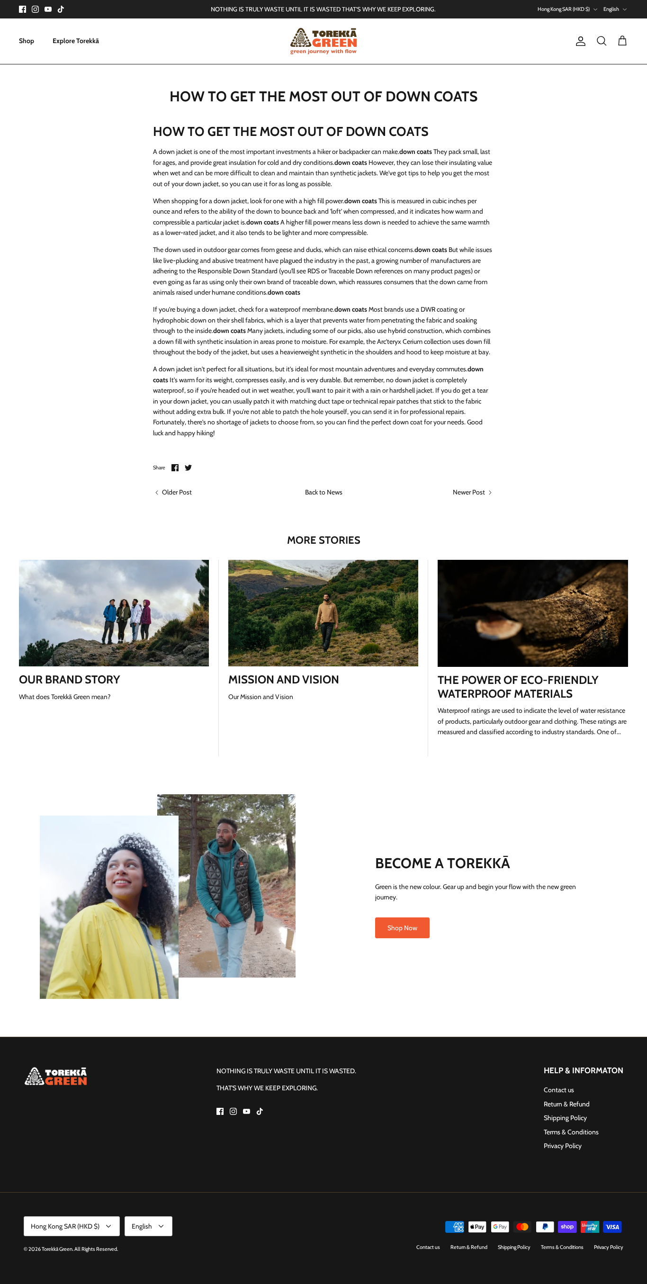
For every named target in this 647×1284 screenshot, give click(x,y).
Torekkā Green (57, 1249)
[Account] (578, 41)
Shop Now (402, 928)
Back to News (323, 492)
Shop (26, 40)
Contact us (559, 1090)
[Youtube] (48, 9)
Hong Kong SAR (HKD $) (564, 9)
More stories (323, 540)
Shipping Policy (565, 1117)
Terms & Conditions (571, 1132)
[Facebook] (22, 9)
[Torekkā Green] (323, 41)
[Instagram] (35, 9)
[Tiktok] (60, 9)
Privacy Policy (563, 1145)
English (611, 9)
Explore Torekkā (76, 40)
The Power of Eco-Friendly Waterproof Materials (518, 686)
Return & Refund (567, 1104)
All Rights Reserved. (96, 1249)
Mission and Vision (283, 679)
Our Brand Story (69, 679)
